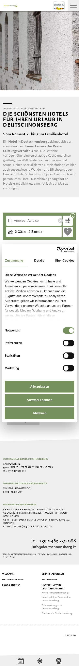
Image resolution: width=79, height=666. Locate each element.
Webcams (8, 574)
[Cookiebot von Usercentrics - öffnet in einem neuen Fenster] (56, 249)
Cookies (63, 554)
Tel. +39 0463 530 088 (53, 541)
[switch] (68, 343)
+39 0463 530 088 (17, 471)
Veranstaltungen (53, 574)
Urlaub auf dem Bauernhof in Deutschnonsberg (56, 599)
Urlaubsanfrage (12, 579)
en (74, 635)
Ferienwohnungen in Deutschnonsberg (52, 607)
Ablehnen (39, 413)
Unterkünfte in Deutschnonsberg (53, 587)
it (68, 635)
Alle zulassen (39, 386)
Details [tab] (39, 260)
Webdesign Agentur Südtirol (8, 636)
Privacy (41, 554)
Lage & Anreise (11, 585)
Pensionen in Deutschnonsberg (57, 613)
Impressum (52, 554)
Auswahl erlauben (39, 400)
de (62, 635)
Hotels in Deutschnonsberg (55, 593)
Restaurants (49, 579)
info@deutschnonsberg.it (54, 547)
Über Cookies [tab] (64, 260)
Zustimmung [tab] (14, 260)
